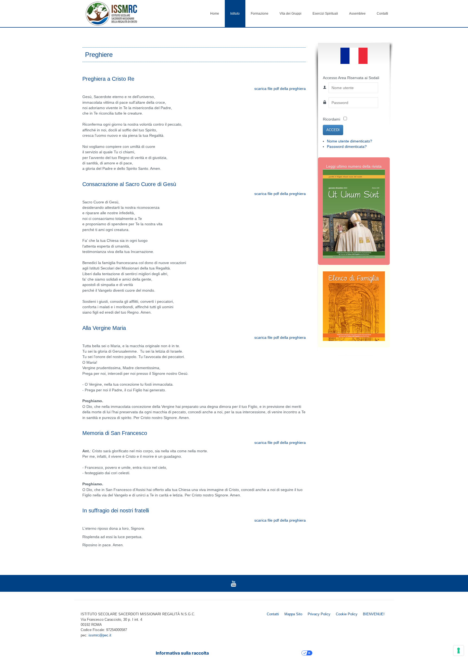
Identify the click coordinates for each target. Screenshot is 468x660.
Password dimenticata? (347, 147)
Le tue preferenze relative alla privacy (258, 653)
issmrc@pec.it (100, 635)
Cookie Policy (347, 614)
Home (214, 13)
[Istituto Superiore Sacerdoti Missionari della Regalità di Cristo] (111, 13)
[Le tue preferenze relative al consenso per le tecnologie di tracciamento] (458, 650)
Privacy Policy (319, 614)
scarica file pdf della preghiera (280, 89)
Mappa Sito (293, 614)
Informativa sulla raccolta (182, 653)
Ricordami (331, 119)
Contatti (382, 13)
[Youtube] (233, 583)
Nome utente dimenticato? (349, 141)
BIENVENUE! (374, 614)
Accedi (333, 130)
